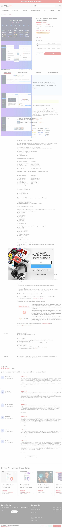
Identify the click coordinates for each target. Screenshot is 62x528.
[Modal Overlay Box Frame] (31, 264)
